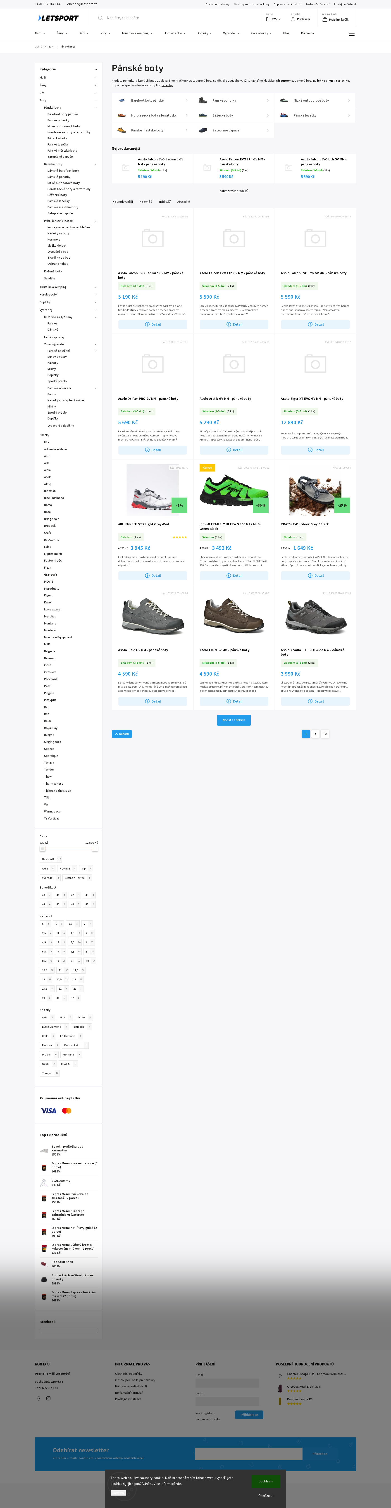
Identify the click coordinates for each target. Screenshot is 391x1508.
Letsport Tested (77, 878)
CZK (275, 19)
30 (61, 998)
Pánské (52, 323)
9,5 (75, 961)
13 (77, 979)
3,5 (75, 933)
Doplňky (45, 302)
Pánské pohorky (58, 120)
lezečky (167, 85)
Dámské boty (53, 164)
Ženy (43, 85)
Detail (156, 324)
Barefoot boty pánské (63, 114)
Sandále (49, 278)
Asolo (85, 1017)
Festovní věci (75, 1045)
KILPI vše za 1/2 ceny (58, 317)
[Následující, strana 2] (315, 734)
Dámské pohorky (59, 177)
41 (61, 895)
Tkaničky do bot (59, 257)
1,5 (73, 924)
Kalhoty (53, 363)
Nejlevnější (146, 202)
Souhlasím (266, 1481)
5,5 (75, 942)
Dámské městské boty (63, 207)
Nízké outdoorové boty (64, 126)
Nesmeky (54, 239)
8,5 (47, 961)
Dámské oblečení (59, 388)
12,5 (62, 979)
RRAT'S (68, 1064)
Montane (71, 1055)
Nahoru (124, 734)
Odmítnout (266, 1496)
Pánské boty (52, 107)
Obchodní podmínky (217, 4)
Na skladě (51, 859)
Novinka (68, 869)
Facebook (38, 1398)
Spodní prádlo (57, 381)
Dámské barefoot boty (63, 171)
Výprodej (46, 310)
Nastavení (118, 1493)
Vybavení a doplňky (61, 426)
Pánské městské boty (62, 150)
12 (46, 979)
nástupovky (284, 81)
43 (90, 895)
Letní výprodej (54, 337)
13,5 (47, 989)
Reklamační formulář (317, 4)
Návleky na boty (59, 233)
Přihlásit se (320, 1454)
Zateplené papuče (60, 157)
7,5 (75, 952)
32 (75, 998)
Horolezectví (48, 294)
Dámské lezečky (59, 201)
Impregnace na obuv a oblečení (69, 227)
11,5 (78, 970)
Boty (43, 100)
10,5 (47, 970)
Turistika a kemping (53, 287)
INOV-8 (49, 1055)
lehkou (322, 81)
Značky (45, 435)
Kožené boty (53, 271)
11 (63, 970)
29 (46, 998)
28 (77, 989)
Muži (43, 77)
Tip (86, 869)
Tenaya (50, 1073)
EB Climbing (70, 1036)
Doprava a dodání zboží (287, 4)
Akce (48, 869)
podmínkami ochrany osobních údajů (120, 1458)
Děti (42, 93)
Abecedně (183, 202)
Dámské (53, 329)
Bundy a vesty (57, 357)
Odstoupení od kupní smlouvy (251, 4)
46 (75, 904)
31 (63, 989)
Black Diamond (54, 1027)
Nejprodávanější (123, 202)
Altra (65, 1017)
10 (90, 961)
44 (46, 904)
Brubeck (82, 1027)
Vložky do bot (57, 245)
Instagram (48, 1398)
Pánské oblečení (59, 351)
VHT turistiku (339, 81)
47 (90, 904)
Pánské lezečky (58, 144)
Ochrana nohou (58, 264)
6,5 (47, 952)
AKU (47, 1017)
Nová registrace (205, 1413)
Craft (48, 1036)
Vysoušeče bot (58, 252)
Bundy (52, 394)
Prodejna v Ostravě (345, 4)
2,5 (46, 933)
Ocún (48, 1064)
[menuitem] (43, 33)
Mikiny (52, 369)
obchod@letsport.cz (49, 1381)
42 (75, 895)
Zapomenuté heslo (208, 1419)
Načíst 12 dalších (234, 720)
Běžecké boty (57, 138)
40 (46, 895)
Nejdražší (165, 202)
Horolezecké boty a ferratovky (69, 132)
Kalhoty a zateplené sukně (66, 400)
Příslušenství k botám (59, 221)
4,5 (47, 942)
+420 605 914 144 (46, 1388)
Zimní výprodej (54, 344)
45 (61, 904)
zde (178, 1484)
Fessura (50, 1045)
